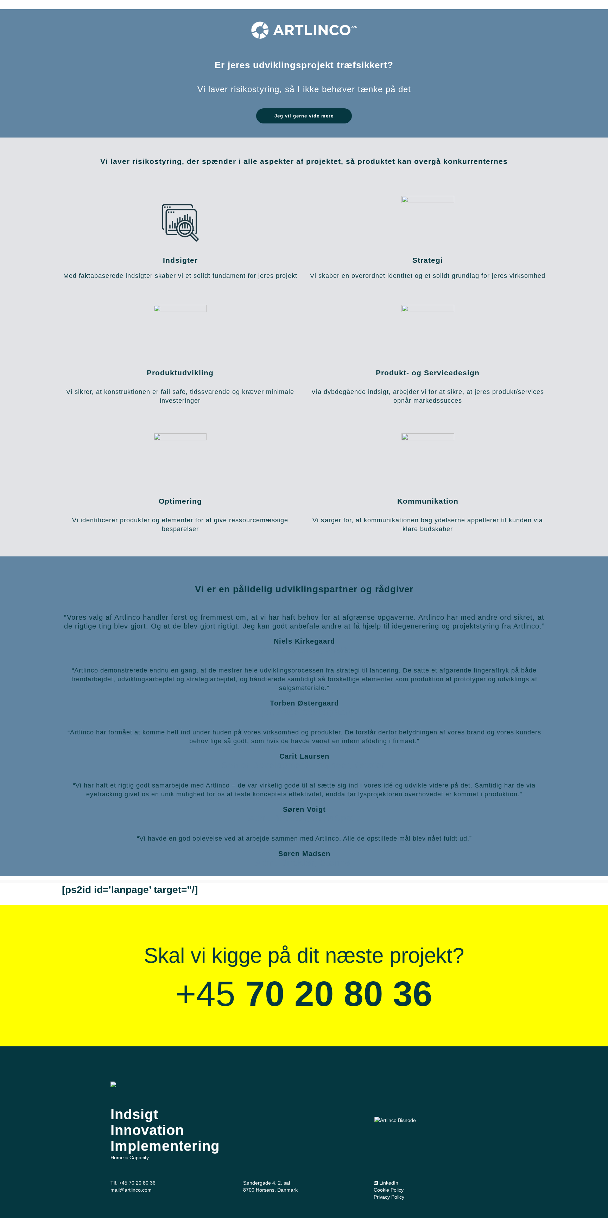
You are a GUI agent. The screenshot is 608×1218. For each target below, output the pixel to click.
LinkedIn (388, 1183)
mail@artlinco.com (131, 1190)
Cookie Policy (389, 1190)
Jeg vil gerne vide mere (304, 116)
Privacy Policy (389, 1197)
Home (117, 1157)
